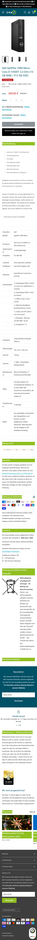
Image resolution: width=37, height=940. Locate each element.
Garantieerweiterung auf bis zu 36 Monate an (17, 473)
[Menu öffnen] (3, 12)
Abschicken (18, 701)
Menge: (4, 100)
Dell (3, 84)
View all (32, 812)
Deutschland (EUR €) (9, 910)
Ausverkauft (18, 124)
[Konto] (29, 12)
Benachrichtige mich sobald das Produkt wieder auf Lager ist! (18, 132)
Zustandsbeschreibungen (10, 551)
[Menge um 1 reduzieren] (11, 100)
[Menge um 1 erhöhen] (21, 100)
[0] (33, 12)
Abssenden (9, 900)
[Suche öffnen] (25, 12)
